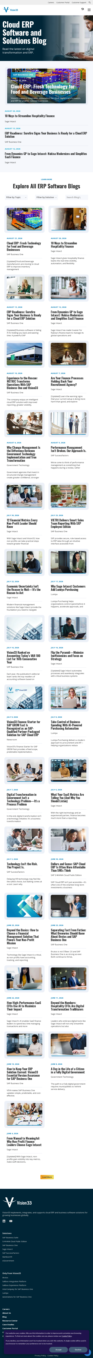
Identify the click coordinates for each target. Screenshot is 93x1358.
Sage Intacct (7, 1249)
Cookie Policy (67, 1336)
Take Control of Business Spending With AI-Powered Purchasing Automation (66, 724)
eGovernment (8, 1261)
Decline (78, 1350)
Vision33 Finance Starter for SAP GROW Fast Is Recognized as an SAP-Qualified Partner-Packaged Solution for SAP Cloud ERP (23, 728)
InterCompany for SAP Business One (17, 1289)
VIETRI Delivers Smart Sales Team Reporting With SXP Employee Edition (67, 523)
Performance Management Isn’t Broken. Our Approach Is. (68, 449)
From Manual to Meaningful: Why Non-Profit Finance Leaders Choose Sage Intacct (24, 1141)
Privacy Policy (40, 1355)
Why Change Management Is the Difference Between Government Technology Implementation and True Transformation (23, 454)
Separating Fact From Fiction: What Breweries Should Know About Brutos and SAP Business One (68, 935)
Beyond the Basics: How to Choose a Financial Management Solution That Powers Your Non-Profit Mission (23, 936)
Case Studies (8, 1325)
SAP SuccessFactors (10, 1253)
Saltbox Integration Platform (14, 1281)
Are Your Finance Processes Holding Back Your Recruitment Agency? (67, 381)
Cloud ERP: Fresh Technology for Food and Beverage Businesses (24, 246)
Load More (47, 1177)
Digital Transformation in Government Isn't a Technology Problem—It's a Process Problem (23, 799)
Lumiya (5, 1293)
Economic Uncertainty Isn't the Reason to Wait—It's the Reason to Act (24, 589)
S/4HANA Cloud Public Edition (14, 1241)
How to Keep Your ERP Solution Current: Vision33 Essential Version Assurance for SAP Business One (23, 1074)
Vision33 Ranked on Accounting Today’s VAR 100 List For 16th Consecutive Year (23, 657)
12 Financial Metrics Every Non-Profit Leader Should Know (22, 523)
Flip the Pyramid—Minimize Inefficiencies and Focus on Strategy (67, 655)
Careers (6, 1309)
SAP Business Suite (10, 1238)
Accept (59, 1350)
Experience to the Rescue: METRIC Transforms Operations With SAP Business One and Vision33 (22, 383)
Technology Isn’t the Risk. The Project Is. (22, 865)
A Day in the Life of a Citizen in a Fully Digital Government (68, 1070)
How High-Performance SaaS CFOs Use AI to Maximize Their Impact (24, 1005)
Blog (4, 1317)
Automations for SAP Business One (17, 1297)
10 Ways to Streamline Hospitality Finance (29, 116)
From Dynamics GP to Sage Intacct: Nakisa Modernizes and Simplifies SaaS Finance (46, 155)
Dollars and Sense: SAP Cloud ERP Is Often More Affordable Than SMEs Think (68, 867)
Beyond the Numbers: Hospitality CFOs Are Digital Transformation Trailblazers (67, 1005)
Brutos (5, 1278)
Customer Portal (10, 1328)
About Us (6, 1313)
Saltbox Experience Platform (14, 1285)
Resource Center (10, 1321)
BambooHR (7, 1257)
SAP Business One (10, 1245)
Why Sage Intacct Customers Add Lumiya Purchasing (68, 588)
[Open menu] (89, 10)
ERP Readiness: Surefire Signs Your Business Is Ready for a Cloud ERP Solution (46, 135)
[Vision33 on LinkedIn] (3, 1221)
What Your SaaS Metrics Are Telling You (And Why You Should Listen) (67, 797)
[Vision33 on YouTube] (10, 1221)
